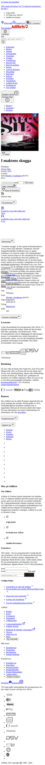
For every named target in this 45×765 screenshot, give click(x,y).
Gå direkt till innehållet (10, 2)
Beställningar (11, 648)
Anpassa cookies (13, 677)
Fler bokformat (7, 203)
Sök (2, 36)
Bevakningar (11, 652)
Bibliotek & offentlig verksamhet (19, 630)
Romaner (9, 434)
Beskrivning (6, 242)
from (3, 569)
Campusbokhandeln (14, 624)
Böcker (9, 439)
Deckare (9, 430)
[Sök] (3, 42)
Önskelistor (10, 650)
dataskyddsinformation (10, 385)
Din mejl (31, 573)
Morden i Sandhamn (14, 176)
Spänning (10, 437)
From (3, 571)
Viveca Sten (5, 169)
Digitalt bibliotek (12, 654)
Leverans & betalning (9, 317)
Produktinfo (6, 268)
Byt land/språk (12, 639)
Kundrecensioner (8, 419)
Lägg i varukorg (7, 186)
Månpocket (10, 306)
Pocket (8, 432)
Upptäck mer (6, 425)
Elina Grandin (11, 279)
